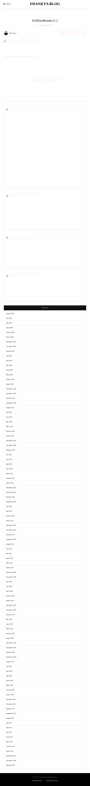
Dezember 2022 (11, 487)
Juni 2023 (9, 459)
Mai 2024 (9, 422)
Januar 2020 (10, 600)
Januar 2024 (10, 436)
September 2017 (11, 713)
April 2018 (9, 680)
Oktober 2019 (10, 615)
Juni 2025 (9, 360)
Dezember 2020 (11, 572)
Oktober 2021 (10, 535)
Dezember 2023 (11, 440)
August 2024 (10, 407)
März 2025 (9, 375)
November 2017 (11, 704)
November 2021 (11, 530)
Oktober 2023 (10, 450)
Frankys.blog (45, 4)
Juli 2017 (9, 723)
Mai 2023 (9, 464)
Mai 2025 (9, 365)
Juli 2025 (9, 356)
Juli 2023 (9, 455)
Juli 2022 (9, 506)
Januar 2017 (10, 751)
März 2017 (9, 742)
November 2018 (11, 647)
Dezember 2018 (11, 643)
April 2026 (9, 327)
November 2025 (11, 346)
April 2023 (9, 469)
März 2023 (9, 473)
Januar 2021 (10, 567)
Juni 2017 (9, 727)
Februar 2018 (10, 690)
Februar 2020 (10, 596)
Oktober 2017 (10, 709)
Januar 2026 (10, 337)
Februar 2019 (10, 633)
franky (13, 33)
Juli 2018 (9, 666)
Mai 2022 (9, 511)
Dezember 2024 (11, 389)
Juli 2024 (9, 412)
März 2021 (9, 563)
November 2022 (11, 492)
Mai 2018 (9, 676)
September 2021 (11, 539)
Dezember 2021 (11, 525)
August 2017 (10, 718)
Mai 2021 (9, 553)
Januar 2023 (10, 483)
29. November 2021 (45, 25)
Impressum (37, 781)
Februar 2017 (10, 746)
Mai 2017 (9, 732)
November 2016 (11, 760)
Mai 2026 (9, 323)
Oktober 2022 (10, 497)
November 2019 (11, 610)
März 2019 (9, 629)
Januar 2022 (10, 520)
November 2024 (11, 393)
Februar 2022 (10, 516)
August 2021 (10, 544)
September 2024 (11, 403)
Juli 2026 (9, 318)
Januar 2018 (10, 695)
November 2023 (11, 445)
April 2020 (9, 591)
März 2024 (9, 426)
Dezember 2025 (11, 342)
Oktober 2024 (10, 398)
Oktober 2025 (10, 351)
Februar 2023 (10, 478)
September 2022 (11, 502)
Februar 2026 (10, 332)
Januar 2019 (10, 638)
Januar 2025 (10, 384)
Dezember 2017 (11, 699)
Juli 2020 (9, 582)
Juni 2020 (9, 586)
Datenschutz (52, 781)
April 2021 (9, 558)
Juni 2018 (9, 671)
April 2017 (9, 737)
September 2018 (11, 657)
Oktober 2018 (10, 652)
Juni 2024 (9, 417)
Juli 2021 (9, 549)
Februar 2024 (10, 431)
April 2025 (9, 370)
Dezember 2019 (11, 605)
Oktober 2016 (10, 765)
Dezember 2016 (11, 756)
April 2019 (9, 624)
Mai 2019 (9, 619)
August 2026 (10, 313)
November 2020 (11, 577)
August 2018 (10, 662)
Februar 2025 (10, 379)
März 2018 (9, 685)
